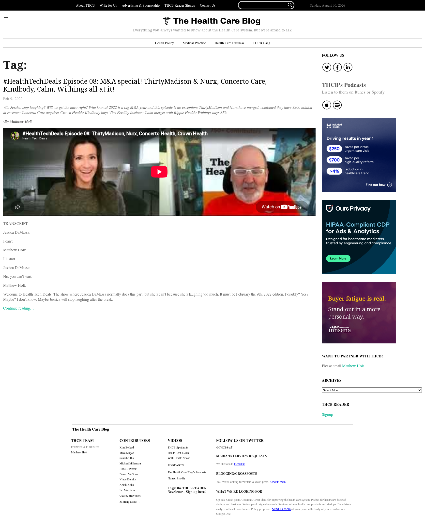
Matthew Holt (353, 365)
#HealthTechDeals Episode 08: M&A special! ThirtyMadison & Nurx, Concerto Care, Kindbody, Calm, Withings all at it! (135, 85)
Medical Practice (194, 43)
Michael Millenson (130, 463)
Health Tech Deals (178, 453)
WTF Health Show (179, 458)
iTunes (171, 478)
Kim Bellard (127, 447)
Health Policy (164, 43)
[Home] (211, 21)
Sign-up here (195, 491)
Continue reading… (18, 308)
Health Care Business (229, 43)
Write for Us (108, 5)
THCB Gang (261, 43)
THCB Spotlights (178, 447)
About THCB (85, 5)
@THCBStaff (224, 447)
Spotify (181, 478)
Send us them (278, 482)
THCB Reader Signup (180, 5)
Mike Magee (127, 453)
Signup (327, 414)
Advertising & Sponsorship (141, 5)
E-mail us (239, 464)
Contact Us (207, 5)
